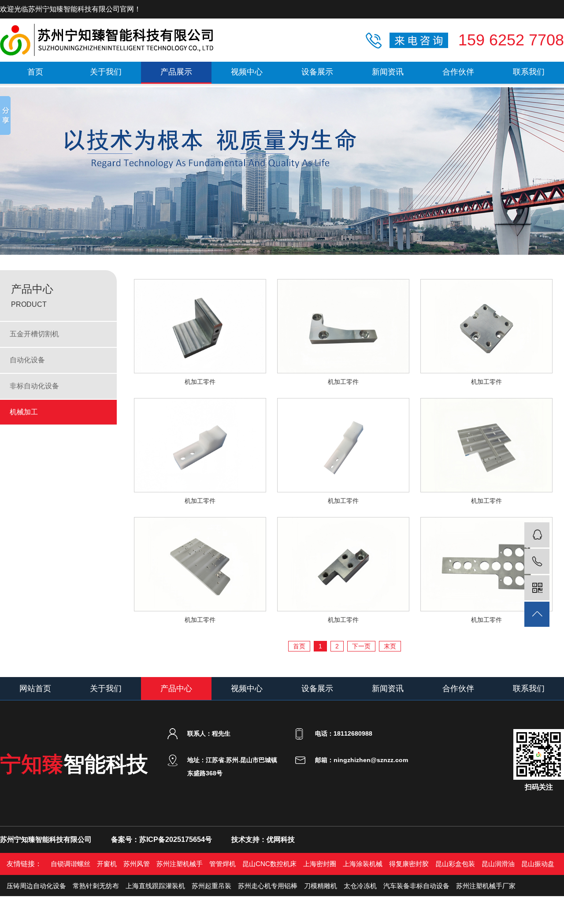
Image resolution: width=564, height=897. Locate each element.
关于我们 (106, 71)
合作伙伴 (458, 71)
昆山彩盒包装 (455, 863)
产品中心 (176, 688)
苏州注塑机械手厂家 (486, 886)
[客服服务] (536, 534)
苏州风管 (136, 863)
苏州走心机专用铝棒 (267, 886)
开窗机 (107, 863)
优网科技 (281, 839)
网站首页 (35, 688)
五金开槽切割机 (34, 334)
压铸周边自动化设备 (36, 886)
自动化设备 (27, 360)
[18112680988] (536, 561)
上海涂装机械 (362, 863)
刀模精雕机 (320, 886)
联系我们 (529, 71)
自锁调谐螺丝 (70, 863)
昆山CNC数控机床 (269, 863)
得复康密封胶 (409, 863)
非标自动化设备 (34, 386)
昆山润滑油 (498, 863)
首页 (35, 71)
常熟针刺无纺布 (96, 886)
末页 (390, 646)
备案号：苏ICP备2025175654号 (161, 839)
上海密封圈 (319, 863)
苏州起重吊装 (211, 886)
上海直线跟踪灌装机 (155, 886)
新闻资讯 (388, 71)
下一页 (361, 646)
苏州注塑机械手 (179, 863)
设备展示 (317, 71)
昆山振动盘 (537, 863)
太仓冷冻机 (360, 886)
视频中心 (247, 71)
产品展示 (176, 71)
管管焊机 (222, 863)
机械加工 (24, 412)
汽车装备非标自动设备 (416, 886)
